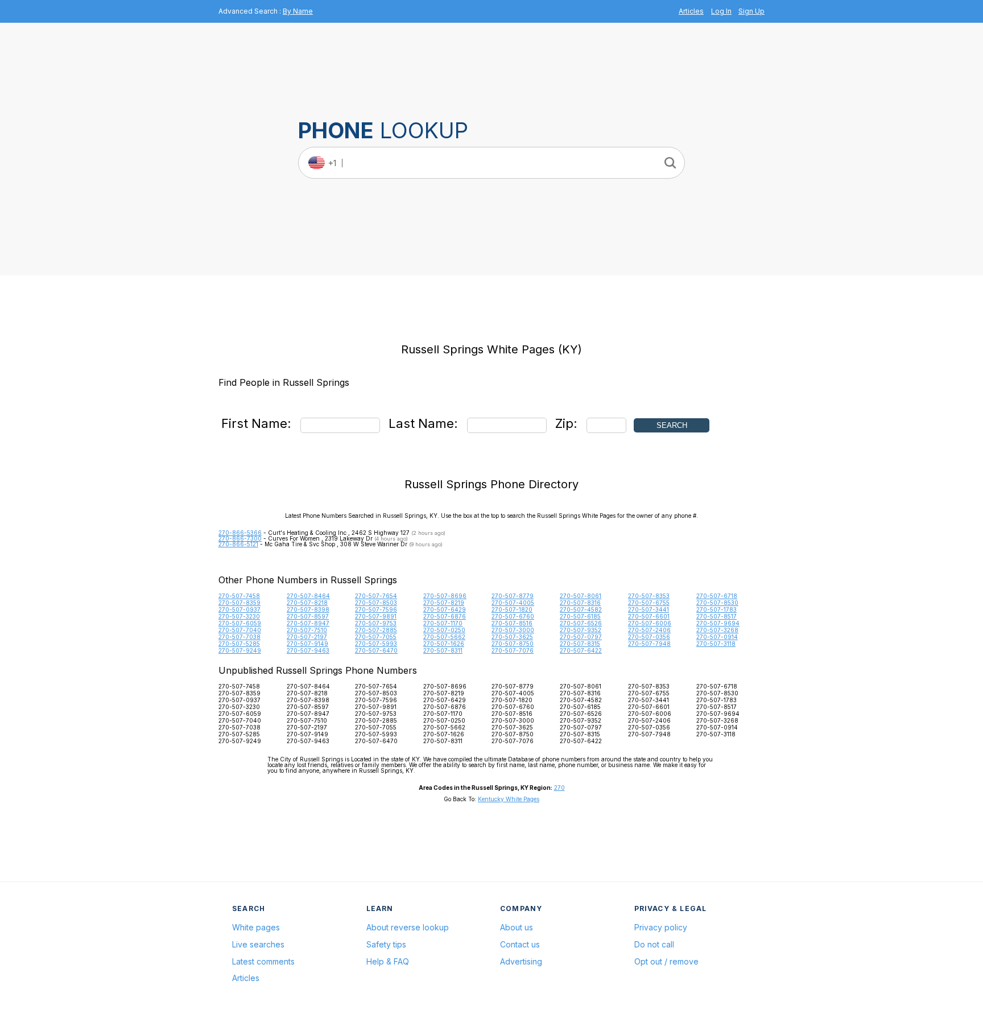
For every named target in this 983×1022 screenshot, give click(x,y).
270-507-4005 (512, 602)
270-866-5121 (238, 544)
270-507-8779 (512, 595)
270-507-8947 (308, 623)
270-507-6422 (581, 650)
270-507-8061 (580, 595)
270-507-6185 (580, 616)
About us (516, 927)
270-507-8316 (580, 602)
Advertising (521, 961)
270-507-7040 (239, 630)
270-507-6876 (444, 616)
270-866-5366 (240, 532)
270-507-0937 (239, 609)
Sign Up (751, 11)
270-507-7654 (376, 595)
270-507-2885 (376, 630)
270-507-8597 (308, 616)
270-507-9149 (307, 643)
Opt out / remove (666, 961)
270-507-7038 (239, 636)
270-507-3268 (717, 630)
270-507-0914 (717, 636)
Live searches (258, 944)
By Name (298, 11)
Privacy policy (660, 927)
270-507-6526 (581, 623)
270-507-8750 (512, 643)
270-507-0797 (581, 636)
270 (559, 787)
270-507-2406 (649, 630)
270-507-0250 (444, 630)
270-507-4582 (581, 609)
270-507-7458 (239, 595)
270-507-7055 (375, 636)
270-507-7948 (649, 643)
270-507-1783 (716, 609)
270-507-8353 (649, 595)
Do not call (654, 944)
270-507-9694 (718, 623)
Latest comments (263, 961)
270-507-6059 (239, 623)
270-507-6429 (444, 609)
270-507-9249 (239, 650)
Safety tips (386, 944)
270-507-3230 (239, 616)
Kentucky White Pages (508, 799)
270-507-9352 (580, 630)
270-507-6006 (649, 623)
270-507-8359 (239, 602)
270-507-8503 (376, 602)
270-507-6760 (512, 616)
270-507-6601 (649, 616)
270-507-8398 (308, 609)
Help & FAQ (387, 961)
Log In (721, 11)
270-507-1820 (511, 609)
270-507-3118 (716, 643)
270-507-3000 (512, 630)
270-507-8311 (442, 650)
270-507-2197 (307, 636)
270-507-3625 (512, 636)
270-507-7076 (512, 650)
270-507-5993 (376, 643)
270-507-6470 (376, 650)
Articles (691, 11)
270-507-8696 (444, 595)
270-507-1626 (443, 643)
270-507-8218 (307, 602)
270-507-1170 (442, 623)
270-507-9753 (375, 623)
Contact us (520, 944)
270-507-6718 (716, 595)
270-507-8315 (580, 643)
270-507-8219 (443, 602)
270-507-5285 (239, 643)
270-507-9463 (308, 650)
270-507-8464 (308, 595)
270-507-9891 (375, 616)
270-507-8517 (716, 616)
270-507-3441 (648, 609)
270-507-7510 (307, 630)
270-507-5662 (444, 636)
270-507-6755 (649, 602)
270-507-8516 (511, 623)
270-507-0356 (649, 636)
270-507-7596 (376, 609)
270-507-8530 (717, 602)
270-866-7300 (240, 538)
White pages (256, 927)
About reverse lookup (407, 927)
